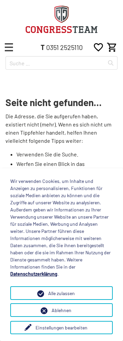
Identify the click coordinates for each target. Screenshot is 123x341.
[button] (9, 47)
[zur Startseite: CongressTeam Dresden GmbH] (61, 19)
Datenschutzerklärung (33, 274)
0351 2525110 (62, 47)
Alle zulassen (61, 293)
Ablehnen (61, 310)
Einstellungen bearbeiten (61, 327)
